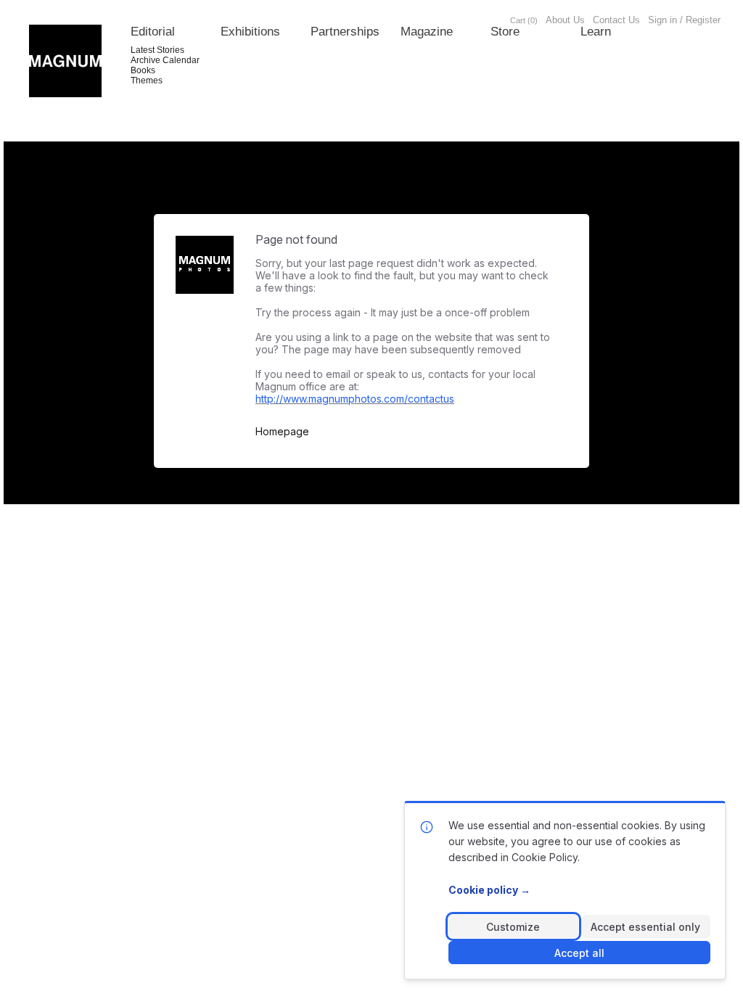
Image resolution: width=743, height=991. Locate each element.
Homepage (282, 431)
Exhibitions (250, 31)
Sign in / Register (684, 20)
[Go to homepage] (65, 61)
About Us (565, 20)
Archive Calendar (165, 60)
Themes (147, 80)
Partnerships (345, 31)
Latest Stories (157, 50)
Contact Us (616, 20)
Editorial (153, 31)
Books (143, 70)
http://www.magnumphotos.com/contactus (354, 398)
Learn (595, 31)
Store (505, 31)
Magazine (427, 31)
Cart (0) (524, 20)
